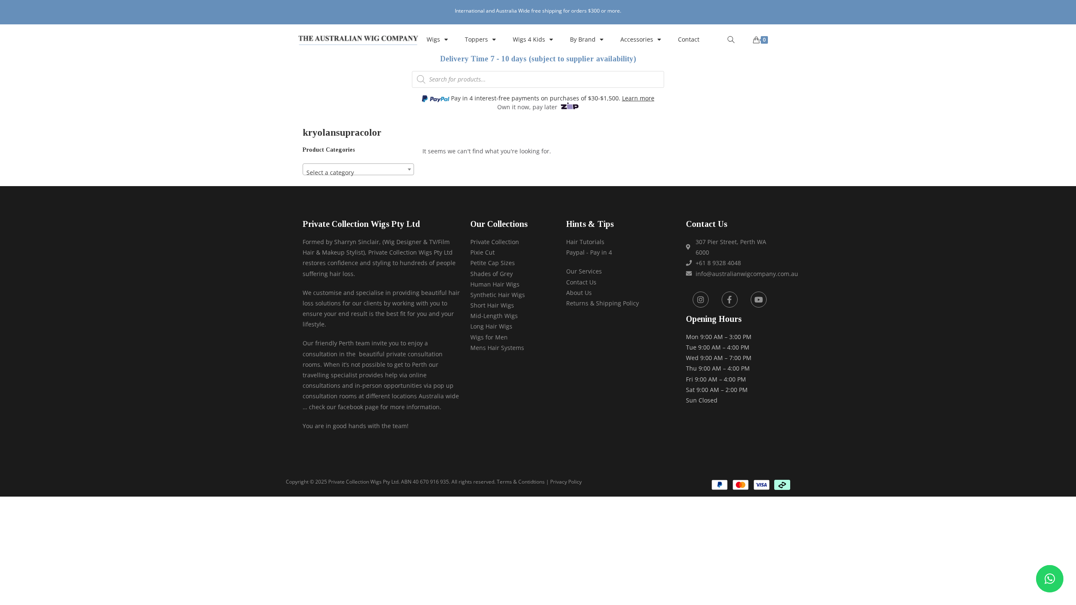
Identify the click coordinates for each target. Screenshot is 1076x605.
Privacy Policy (566, 481)
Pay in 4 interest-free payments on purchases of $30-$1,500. (551, 98)
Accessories (636, 39)
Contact (688, 39)
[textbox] (358, 173)
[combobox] (358, 169)
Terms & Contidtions (521, 481)
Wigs (433, 39)
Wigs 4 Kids (529, 39)
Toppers (476, 39)
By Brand (583, 39)
